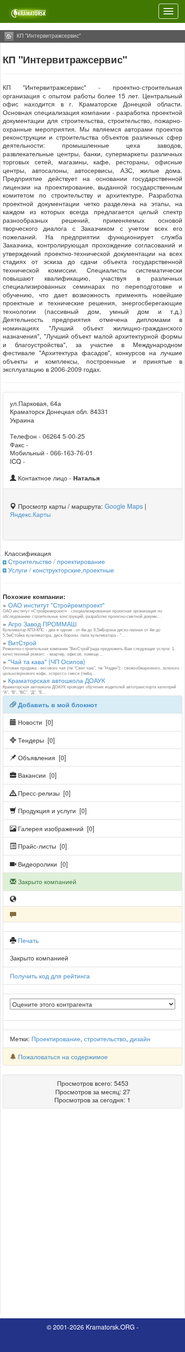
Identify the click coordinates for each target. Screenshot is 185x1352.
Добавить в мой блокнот (57, 704)
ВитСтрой (22, 642)
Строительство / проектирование (56, 561)
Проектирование (55, 1038)
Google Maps (124, 506)
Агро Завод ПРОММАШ (42, 623)
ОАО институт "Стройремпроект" (56, 604)
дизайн (140, 1038)
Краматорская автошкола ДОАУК (56, 680)
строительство (105, 1038)
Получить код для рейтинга (50, 975)
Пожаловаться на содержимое (63, 1056)
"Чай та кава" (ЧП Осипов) (46, 661)
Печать (28, 940)
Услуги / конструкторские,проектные (61, 569)
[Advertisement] (92, 1214)
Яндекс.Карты (30, 514)
